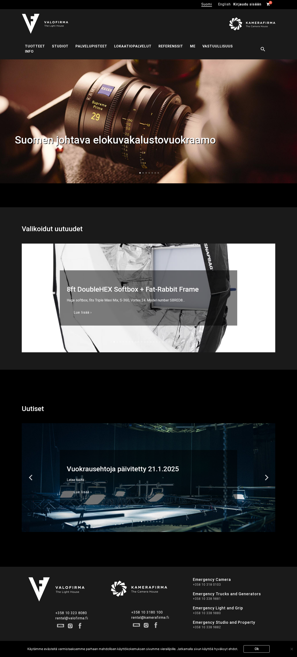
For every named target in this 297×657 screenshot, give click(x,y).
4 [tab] (149, 173)
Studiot (60, 46)
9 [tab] (135, 342)
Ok (257, 649)
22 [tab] (175, 342)
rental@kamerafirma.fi (150, 617)
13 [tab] (147, 342)
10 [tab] (138, 342)
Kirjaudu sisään (247, 4)
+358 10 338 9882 (207, 627)
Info (29, 51)
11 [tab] (141, 342)
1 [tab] (140, 173)
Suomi (206, 4)
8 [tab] (132, 342)
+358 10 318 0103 (207, 584)
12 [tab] (144, 342)
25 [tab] (184, 342)
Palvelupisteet (91, 46)
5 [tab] (152, 173)
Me (192, 46)
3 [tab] (146, 173)
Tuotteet (35, 46)
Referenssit (171, 46)
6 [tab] (155, 173)
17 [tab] (160, 342)
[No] (291, 649)
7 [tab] (158, 173)
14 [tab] (150, 342)
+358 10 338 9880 (207, 613)
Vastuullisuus (217, 46)
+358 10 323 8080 (71, 613)
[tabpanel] (148, 121)
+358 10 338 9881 (207, 598)
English (224, 4)
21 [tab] (172, 342)
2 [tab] (143, 173)
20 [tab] (169, 342)
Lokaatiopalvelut (133, 46)
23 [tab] (178, 342)
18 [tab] (163, 342)
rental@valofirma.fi (71, 618)
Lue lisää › (83, 312)
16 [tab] (157, 342)
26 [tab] (187, 342)
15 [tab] (154, 342)
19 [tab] (166, 342)
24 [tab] (181, 342)
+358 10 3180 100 (147, 612)
